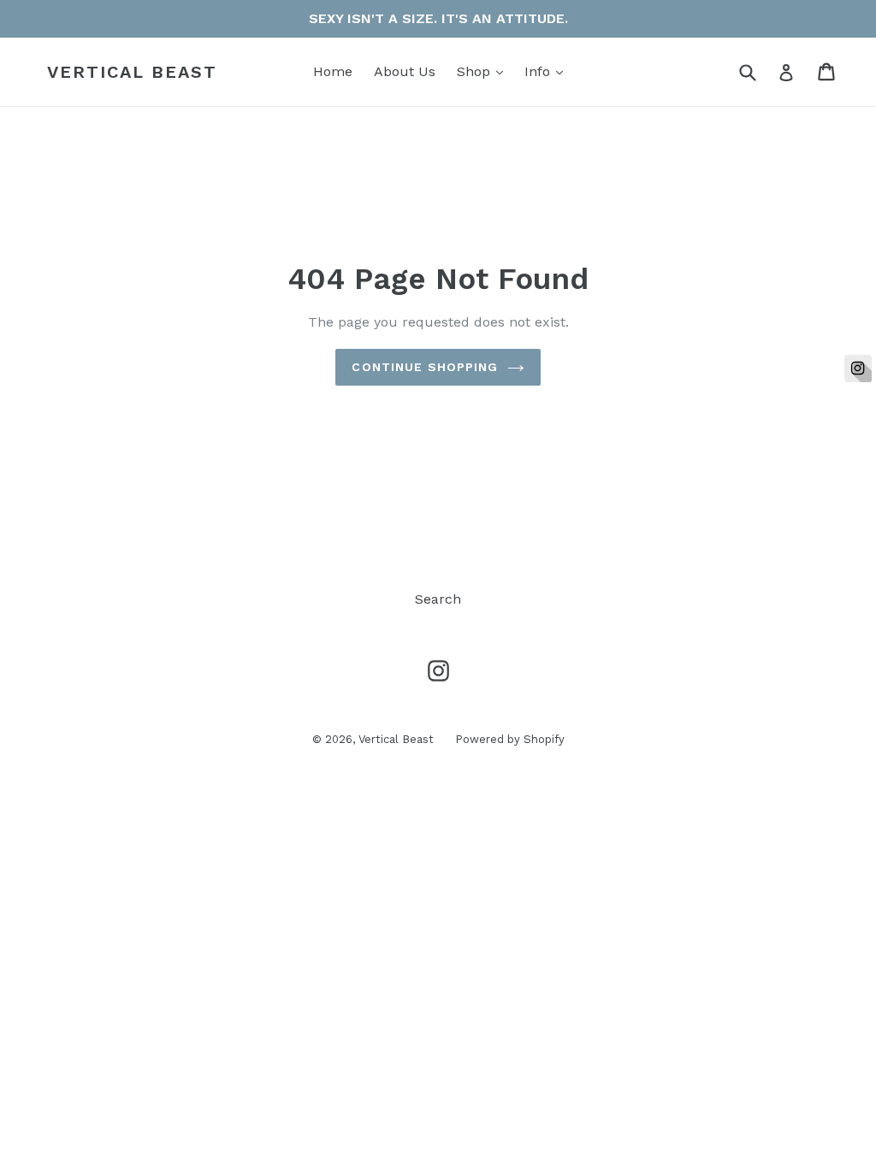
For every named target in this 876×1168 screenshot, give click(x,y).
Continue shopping (425, 367)
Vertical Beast (132, 72)
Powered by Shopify (510, 739)
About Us (404, 71)
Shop (484, 71)
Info (547, 71)
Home (332, 71)
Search (438, 599)
